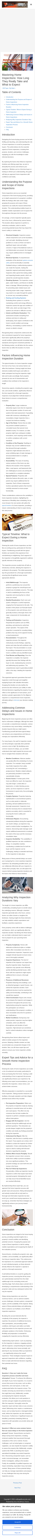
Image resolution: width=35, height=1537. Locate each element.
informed (16, 700)
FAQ (7, 129)
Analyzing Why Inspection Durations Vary (18, 119)
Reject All (17, 1533)
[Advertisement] (17, 28)
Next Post (17, 1488)
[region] (17, 1520)
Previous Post (17, 1483)
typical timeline (6, 505)
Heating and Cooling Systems (16, 298)
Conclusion (9, 127)
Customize (17, 1527)
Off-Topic (5, 88)
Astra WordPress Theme (21, 1501)
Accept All (18, 1522)
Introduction (9, 97)
